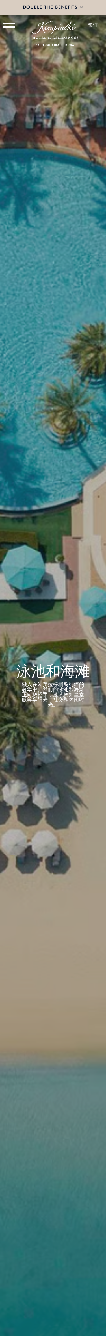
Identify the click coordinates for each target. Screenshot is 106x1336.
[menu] (9, 25)
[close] (81, 7)
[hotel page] (55, 25)
